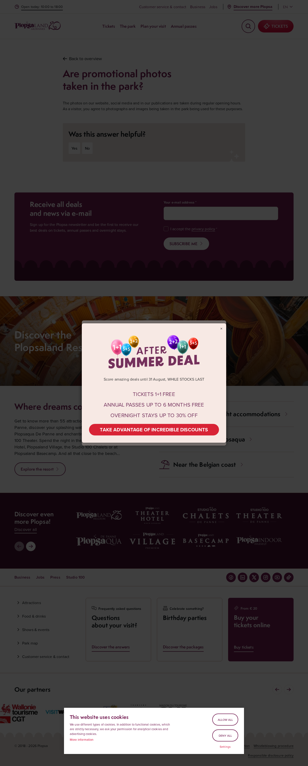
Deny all (225, 736)
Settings (225, 746)
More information (82, 739)
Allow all (225, 720)
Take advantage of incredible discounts (154, 429)
